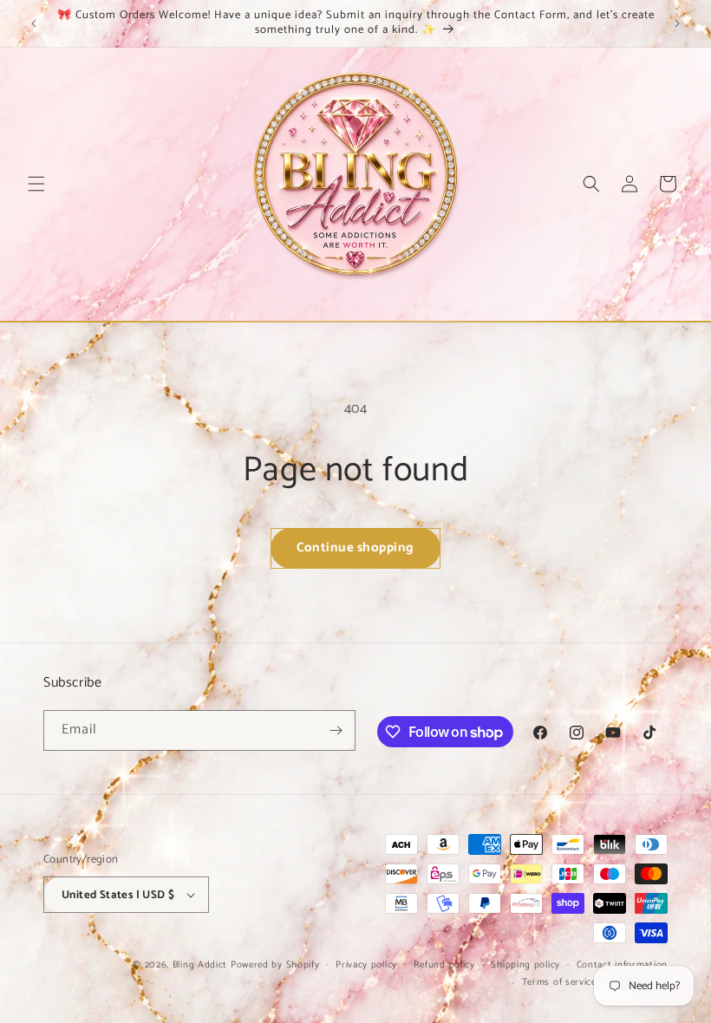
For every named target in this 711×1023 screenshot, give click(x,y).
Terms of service (559, 982)
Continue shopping (355, 547)
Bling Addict (202, 965)
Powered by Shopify (275, 965)
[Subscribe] (335, 730)
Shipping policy (525, 965)
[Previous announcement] (34, 23)
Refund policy (444, 965)
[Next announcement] (677, 23)
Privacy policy (366, 965)
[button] (36, 184)
